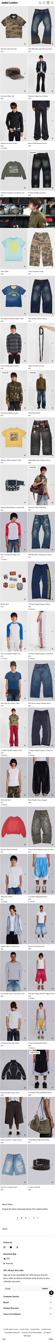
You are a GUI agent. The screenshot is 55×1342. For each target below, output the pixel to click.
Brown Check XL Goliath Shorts (11, 1140)
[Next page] (37, 1219)
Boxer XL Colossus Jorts (9, 1187)
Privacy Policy (35, 1329)
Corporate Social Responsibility (32, 1332)
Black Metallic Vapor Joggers (37, 800)
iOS (8, 1258)
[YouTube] (11, 1247)
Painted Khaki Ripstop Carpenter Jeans (41, 849)
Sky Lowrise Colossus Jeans (37, 318)
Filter (51, 1339)
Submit (45, 1289)
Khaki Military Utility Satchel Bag (38, 1140)
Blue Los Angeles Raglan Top (10, 653)
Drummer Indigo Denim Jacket (38, 96)
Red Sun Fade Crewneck (9, 849)
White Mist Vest (6, 800)
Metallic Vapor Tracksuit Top (10, 946)
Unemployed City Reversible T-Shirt (12, 318)
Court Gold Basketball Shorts (37, 1043)
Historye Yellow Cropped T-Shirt (11, 460)
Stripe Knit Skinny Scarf (36, 366)
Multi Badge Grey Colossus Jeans (39, 460)
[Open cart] (48, 2)
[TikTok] (17, 1247)
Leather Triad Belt (34, 1187)
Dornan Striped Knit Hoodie (10, 366)
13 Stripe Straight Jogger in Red (11, 750)
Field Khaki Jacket (34, 413)
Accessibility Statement (12, 1332)
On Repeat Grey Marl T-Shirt (10, 1043)
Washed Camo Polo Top (9, 49)
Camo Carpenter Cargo (35, 271)
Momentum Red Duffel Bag (37, 507)
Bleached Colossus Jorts (36, 946)
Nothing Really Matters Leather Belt (12, 507)
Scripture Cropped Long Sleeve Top (12, 193)
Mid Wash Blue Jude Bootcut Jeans (40, 554)
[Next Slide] (25, 26)
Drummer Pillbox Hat (7, 96)
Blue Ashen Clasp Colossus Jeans (39, 703)
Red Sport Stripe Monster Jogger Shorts (41, 993)
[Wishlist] (44, 3)
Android (9, 1263)
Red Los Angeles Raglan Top (10, 554)
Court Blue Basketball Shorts (37, 896)
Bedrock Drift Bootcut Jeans (37, 143)
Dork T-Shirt (4, 271)
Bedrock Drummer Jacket (9, 143)
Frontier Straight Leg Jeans (37, 193)
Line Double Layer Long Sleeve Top (12, 993)
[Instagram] (4, 1247)
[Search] (40, 2)
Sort (4, 1339)
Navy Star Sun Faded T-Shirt (10, 703)
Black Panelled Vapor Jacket (10, 1092)
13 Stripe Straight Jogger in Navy (39, 604)
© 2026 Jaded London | (11, 1329)
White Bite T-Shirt (6, 896)
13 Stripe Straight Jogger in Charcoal (40, 750)
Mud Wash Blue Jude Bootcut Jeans (40, 49)
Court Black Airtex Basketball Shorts (40, 1092)
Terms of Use (24, 1329)
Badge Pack (5, 604)
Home (4, 1229)
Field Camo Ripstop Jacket (9, 413)
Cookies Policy (46, 1329)
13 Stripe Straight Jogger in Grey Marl (40, 653)
